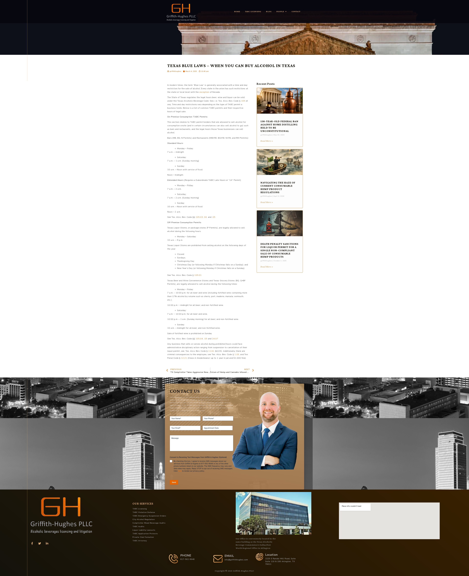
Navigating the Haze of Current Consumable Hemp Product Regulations (278, 187)
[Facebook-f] (32, 543)
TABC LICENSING (253, 11)
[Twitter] (39, 543)
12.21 (183, 358)
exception (204, 92)
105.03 (199, 217)
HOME (237, 11)
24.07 (215, 338)
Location (271, 555)
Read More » (267, 141)
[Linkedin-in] (47, 543)
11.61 (211, 351)
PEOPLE (280, 11)
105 (243, 101)
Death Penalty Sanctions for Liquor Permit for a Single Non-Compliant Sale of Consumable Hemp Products (279, 250)
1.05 (236, 354)
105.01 (198, 275)
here (180, 471)
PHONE (185, 555)
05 (214, 217)
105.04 (199, 338)
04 (205, 217)
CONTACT (296, 11)
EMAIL (229, 556)
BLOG (269, 11)
